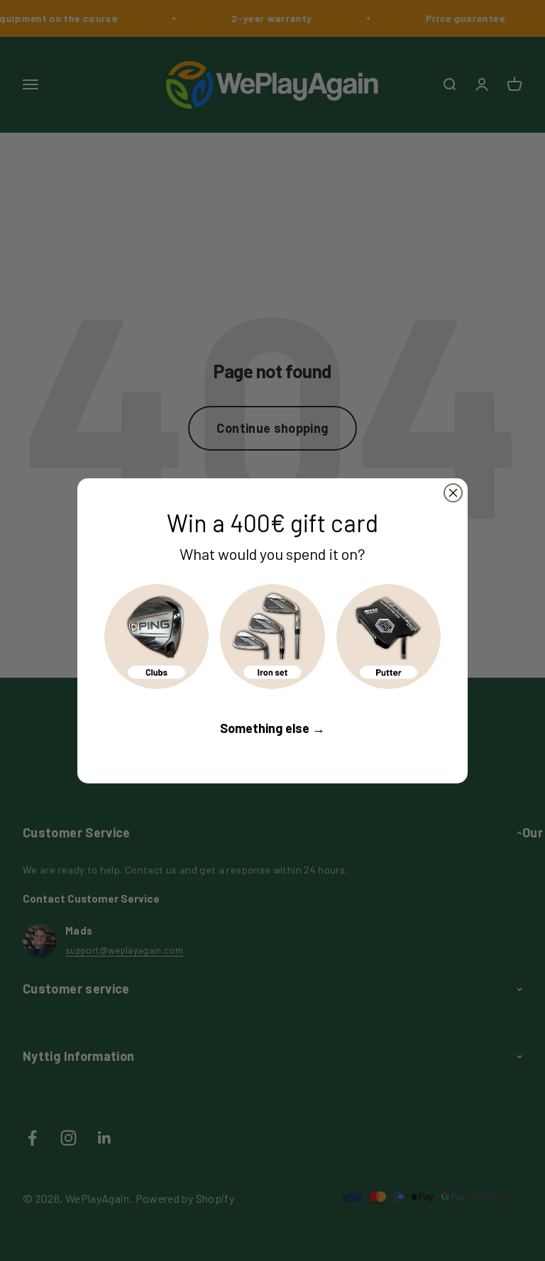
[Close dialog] (453, 493)
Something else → (272, 728)
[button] (156, 636)
